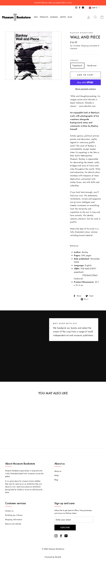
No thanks (53, 291)
